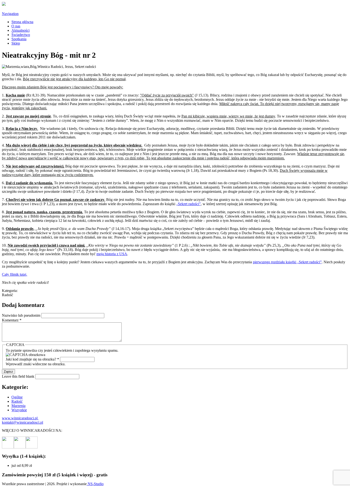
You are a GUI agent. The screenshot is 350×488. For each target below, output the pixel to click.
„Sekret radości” (188, 204)
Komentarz (11, 320)
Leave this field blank (18, 376)
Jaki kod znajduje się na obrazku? (32, 359)
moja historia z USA (111, 254)
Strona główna (22, 22)
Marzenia (18, 406)
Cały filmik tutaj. (14, 274)
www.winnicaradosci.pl (20, 418)
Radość (17, 401)
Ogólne (17, 397)
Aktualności (20, 30)
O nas (15, 26)
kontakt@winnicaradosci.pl (22, 422)
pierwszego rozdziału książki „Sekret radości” (287, 262)
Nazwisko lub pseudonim (21, 315)
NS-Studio (95, 484)
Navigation (10, 14)
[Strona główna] (4, 4)
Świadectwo (20, 35)
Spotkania (18, 39)
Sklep (15, 43)
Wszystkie (19, 410)
